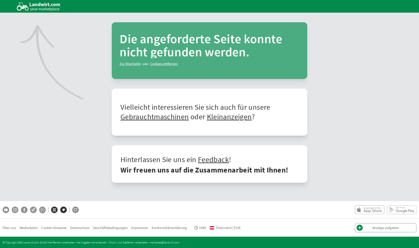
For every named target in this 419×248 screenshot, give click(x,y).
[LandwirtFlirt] (75, 210)
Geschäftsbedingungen (110, 227)
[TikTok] (33, 210)
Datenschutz (79, 227)
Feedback (213, 159)
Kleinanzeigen (229, 116)
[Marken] (63, 210)
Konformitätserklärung (169, 227)
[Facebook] (24, 210)
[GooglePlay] (401, 209)
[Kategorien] (54, 210)
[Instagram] (15, 210)
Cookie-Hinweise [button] (54, 227)
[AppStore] (369, 209)
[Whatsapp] (42, 210)
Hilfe (202, 227)
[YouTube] (6, 210)
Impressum (139, 227)
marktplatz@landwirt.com (164, 242)
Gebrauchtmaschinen (154, 116)
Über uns (9, 227)
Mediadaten (29, 227)
